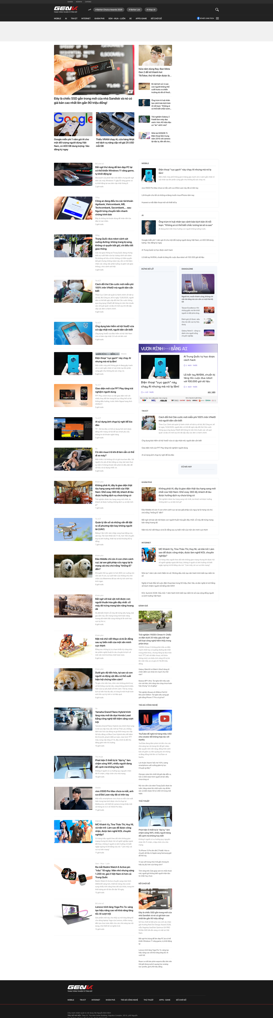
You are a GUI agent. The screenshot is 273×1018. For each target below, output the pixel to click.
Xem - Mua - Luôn (116, 18)
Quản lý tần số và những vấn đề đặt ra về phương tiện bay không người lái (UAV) (113, 526)
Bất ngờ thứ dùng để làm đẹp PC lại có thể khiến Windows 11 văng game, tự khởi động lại (114, 171)
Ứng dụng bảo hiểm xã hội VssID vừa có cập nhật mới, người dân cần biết (114, 328)
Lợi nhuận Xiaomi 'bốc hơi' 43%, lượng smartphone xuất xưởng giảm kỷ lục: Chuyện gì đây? (153, 765)
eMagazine (187, 269)
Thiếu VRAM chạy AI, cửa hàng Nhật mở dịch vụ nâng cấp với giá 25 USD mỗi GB (115, 143)
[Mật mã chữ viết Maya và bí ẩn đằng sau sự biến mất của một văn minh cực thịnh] (73, 645)
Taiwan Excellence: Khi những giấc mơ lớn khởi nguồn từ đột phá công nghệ (191, 311)
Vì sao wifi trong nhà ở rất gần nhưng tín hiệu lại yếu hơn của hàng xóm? (154, 863)
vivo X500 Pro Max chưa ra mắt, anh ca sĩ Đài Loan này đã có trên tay (114, 793)
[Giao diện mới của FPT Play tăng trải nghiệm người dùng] (73, 395)
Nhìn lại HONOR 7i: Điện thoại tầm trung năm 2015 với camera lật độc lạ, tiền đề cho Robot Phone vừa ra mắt (160, 137)
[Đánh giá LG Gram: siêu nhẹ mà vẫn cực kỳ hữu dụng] (209, 322)
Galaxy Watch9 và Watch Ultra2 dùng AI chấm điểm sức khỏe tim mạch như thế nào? (154, 672)
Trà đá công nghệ (148, 705)
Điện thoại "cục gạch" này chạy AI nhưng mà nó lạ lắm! (113, 360)
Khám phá (100, 18)
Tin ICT (74, 18)
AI (66, 18)
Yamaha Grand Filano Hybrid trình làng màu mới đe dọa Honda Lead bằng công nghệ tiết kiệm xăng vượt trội (114, 717)
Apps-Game (141, 18)
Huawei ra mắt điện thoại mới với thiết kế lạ (159, 202)
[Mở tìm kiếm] (217, 9)
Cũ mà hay (186, 467)
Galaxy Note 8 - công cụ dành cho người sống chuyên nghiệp (191, 333)
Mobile (57, 18)
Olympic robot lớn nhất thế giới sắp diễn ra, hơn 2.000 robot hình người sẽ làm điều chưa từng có (155, 777)
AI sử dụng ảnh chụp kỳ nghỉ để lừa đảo (113, 423)
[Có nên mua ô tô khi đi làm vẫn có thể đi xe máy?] (73, 459)
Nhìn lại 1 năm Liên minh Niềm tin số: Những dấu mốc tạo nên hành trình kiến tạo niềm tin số (178, 574)
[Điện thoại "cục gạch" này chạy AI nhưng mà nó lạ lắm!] (73, 363)
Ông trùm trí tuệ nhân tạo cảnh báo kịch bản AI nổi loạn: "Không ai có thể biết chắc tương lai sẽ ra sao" (161, 104)
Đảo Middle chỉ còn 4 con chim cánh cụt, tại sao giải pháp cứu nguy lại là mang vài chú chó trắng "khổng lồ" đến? (114, 564)
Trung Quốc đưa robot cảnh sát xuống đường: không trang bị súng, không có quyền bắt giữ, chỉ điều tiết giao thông (114, 243)
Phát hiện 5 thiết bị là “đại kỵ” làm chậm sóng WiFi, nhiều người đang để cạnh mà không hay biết (113, 764)
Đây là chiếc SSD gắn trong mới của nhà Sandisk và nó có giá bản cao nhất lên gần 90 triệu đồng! (93, 101)
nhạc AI (151, 9)
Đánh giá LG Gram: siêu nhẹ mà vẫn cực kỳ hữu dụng (191, 322)
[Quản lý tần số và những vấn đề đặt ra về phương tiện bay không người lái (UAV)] (73, 529)
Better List (135, 9)
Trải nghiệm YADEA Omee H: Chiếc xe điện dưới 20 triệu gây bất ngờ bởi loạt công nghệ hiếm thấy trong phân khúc (155, 639)
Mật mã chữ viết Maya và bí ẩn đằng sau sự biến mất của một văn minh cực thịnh (114, 642)
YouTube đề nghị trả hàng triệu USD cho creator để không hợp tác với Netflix (155, 737)
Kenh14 (79, 2)
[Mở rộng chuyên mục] (217, 18)
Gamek (70, 2)
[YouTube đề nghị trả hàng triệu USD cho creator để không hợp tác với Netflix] (155, 720)
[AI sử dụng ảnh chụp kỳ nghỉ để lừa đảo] (73, 428)
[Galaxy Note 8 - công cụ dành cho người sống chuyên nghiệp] (209, 333)
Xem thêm (211, 392)
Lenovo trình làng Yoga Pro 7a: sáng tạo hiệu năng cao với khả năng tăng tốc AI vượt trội (114, 910)
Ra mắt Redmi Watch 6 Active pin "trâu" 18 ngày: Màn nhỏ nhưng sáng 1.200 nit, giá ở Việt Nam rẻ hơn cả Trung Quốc (114, 872)
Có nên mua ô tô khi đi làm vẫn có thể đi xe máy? (114, 454)
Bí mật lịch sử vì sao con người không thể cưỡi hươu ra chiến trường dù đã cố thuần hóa (161, 88)
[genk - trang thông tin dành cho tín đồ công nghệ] (80, 988)
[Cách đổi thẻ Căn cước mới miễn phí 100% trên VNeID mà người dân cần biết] (73, 291)
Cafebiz (88, 2)
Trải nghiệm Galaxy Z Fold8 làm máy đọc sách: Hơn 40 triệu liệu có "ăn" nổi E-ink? (161, 121)
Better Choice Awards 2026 (109, 9)
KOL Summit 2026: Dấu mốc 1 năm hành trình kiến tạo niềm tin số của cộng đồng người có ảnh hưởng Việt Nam (178, 594)
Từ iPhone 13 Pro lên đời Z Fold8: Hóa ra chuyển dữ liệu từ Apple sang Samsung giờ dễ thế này (155, 853)
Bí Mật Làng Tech (207, 18)
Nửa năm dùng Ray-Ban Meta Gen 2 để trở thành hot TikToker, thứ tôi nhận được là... (155, 72)
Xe (130, 18)
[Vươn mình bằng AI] (107, 353)
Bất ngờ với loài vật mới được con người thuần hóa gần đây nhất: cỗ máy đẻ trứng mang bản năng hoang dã (114, 604)
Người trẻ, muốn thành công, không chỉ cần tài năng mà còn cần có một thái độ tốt (197, 299)
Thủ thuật (99, 757)
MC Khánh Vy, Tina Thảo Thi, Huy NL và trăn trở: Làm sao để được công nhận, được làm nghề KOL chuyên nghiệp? (114, 829)
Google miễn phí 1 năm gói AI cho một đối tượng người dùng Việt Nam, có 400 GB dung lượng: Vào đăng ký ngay (71, 144)
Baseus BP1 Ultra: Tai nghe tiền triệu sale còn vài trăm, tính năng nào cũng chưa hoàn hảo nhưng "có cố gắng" (155, 683)
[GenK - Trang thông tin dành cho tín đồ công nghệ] (66, 9)
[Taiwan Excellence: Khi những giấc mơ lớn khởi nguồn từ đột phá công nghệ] (209, 311)
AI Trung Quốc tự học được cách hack (157, 250)
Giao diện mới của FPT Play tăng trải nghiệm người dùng (114, 390)
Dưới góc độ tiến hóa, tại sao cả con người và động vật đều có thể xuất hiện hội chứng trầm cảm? (114, 676)
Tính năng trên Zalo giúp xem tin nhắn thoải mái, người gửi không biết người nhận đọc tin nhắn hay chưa (155, 873)
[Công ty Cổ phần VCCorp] (178, 1013)
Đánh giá (143, 606)
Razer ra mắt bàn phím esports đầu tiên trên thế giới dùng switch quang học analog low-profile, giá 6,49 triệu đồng (155, 964)
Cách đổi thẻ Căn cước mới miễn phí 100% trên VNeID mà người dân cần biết (114, 288)
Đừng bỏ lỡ (147, 269)
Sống (97, 198)
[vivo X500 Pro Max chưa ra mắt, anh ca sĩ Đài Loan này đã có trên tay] (73, 798)
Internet (86, 18)
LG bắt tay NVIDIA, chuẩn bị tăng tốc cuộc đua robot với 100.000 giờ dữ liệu (173, 257)
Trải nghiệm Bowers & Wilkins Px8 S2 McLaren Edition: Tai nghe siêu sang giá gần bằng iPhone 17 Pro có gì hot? (154, 694)
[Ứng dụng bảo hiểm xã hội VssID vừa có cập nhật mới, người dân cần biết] (73, 333)
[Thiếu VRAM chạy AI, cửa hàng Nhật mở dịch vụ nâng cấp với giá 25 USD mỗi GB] (115, 124)
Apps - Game (164, 1000)
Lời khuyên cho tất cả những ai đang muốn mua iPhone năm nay (168, 195)
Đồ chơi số (156, 18)
